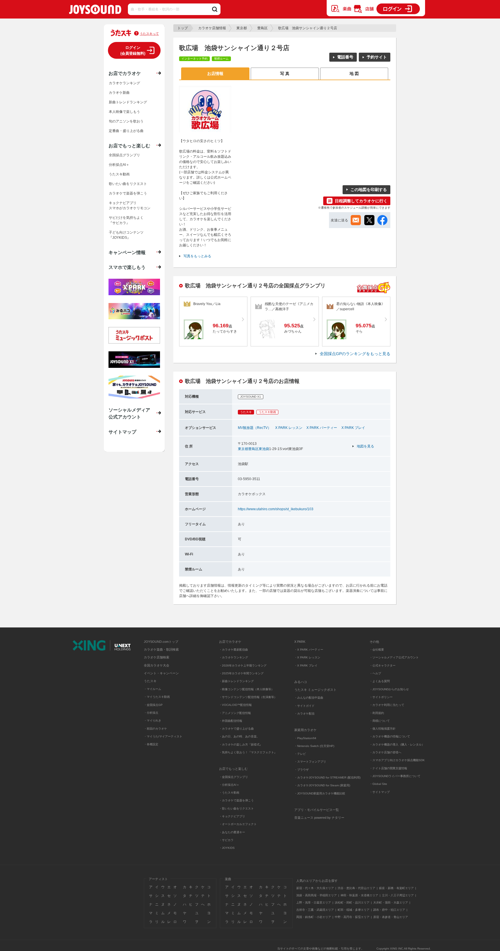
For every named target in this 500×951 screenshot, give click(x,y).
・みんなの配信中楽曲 (308, 697)
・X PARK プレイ (305, 665)
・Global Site (378, 783)
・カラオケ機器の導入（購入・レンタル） (397, 744)
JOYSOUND (95, 10)
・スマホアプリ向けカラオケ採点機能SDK (397, 760)
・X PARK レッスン (307, 657)
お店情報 (215, 73)
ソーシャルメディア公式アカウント (129, 413)
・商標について (380, 720)
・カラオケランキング (233, 657)
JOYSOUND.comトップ (161, 641)
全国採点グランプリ (124, 155)
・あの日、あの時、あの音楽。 (239, 736)
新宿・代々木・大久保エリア (315, 888)
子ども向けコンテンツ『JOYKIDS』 (126, 235)
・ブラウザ (301, 769)
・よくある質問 (380, 681)
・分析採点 (151, 712)
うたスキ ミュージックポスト (315, 689)
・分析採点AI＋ (229, 784)
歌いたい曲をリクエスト (128, 184)
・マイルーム (152, 689)
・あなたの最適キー (232, 832)
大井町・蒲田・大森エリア (390, 902)
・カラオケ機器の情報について (390, 736)
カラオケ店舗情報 (212, 28)
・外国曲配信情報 (230, 720)
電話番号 (345, 57)
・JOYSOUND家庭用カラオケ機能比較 (319, 793)
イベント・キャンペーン (161, 673)
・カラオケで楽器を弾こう (236, 800)
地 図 (354, 73)
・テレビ (300, 753)
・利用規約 (377, 713)
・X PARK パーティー (308, 649)
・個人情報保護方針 (383, 728)
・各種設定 (151, 744)
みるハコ (300, 682)
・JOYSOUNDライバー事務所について (395, 776)
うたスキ (150, 681)
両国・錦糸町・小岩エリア (313, 917)
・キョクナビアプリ (232, 816)
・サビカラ (226, 840)
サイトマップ (122, 431)
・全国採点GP (153, 704)
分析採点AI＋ (119, 165)
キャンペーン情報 (127, 252)
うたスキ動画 (119, 174)
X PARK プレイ (353, 428)
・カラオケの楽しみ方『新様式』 (240, 744)
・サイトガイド (304, 705)
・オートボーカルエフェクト (238, 824)
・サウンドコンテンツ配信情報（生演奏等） (248, 697)
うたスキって (149, 33)
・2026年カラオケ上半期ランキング (242, 665)
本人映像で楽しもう (124, 112)
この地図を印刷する (368, 189)
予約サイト (377, 57)
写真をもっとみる (197, 256)
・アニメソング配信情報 (235, 713)
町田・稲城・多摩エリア (354, 909)
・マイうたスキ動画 (157, 696)
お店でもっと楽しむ (129, 145)
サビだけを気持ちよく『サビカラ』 (126, 220)
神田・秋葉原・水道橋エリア (359, 895)
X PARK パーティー (321, 428)
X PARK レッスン (288, 428)
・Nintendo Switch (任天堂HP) (314, 746)
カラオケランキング (124, 83)
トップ (182, 28)
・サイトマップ (380, 792)
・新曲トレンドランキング (236, 681)
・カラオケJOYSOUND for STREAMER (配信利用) (327, 777)
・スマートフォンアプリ (310, 761)
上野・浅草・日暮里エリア (313, 902)
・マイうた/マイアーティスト (163, 736)
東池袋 (264, 449)
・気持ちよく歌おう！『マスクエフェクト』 (248, 752)
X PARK (299, 641)
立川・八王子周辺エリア (398, 895)
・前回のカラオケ (155, 728)
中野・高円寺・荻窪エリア (352, 917)
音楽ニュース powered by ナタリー (319, 817)
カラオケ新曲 (119, 93)
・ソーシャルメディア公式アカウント (394, 657)
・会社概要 (377, 649)
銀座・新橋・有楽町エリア (396, 888)
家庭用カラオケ (305, 730)
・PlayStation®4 (305, 738)
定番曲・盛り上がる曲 (126, 131)
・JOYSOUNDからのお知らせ (389, 689)
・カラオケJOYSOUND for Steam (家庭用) (322, 785)
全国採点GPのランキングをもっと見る (355, 353)
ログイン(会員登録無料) (132, 50)
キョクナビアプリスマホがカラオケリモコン (129, 205)
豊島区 (262, 28)
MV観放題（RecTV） (254, 428)
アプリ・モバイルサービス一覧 (316, 810)
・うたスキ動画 (229, 792)
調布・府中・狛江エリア (389, 909)
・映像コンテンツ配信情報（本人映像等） (246, 689)
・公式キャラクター (383, 665)
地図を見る (365, 446)
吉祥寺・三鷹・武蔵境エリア (315, 909)
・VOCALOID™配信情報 (235, 704)
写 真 (284, 73)
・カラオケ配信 (304, 713)
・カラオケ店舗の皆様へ (385, 752)
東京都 (241, 28)
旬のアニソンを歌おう (126, 121)
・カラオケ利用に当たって (387, 704)
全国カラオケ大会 (156, 665)
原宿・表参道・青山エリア (390, 917)
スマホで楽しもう (127, 267)
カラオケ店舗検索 (156, 657)
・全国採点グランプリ (233, 777)
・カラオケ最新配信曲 (233, 649)
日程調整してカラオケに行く (361, 201)
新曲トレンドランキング (128, 102)
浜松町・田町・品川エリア (352, 902)
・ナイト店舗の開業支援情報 (388, 768)
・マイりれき (152, 720)
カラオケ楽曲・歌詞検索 (161, 649)
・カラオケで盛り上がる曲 (236, 728)
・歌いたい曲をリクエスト (236, 808)
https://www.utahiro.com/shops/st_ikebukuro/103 (275, 509)
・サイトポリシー (381, 697)
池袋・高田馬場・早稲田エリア (316, 895)
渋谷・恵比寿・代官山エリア (356, 888)
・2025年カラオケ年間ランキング (241, 673)
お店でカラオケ (125, 73)
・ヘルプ (375, 673)
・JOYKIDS (227, 847)
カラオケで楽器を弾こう (128, 193)
